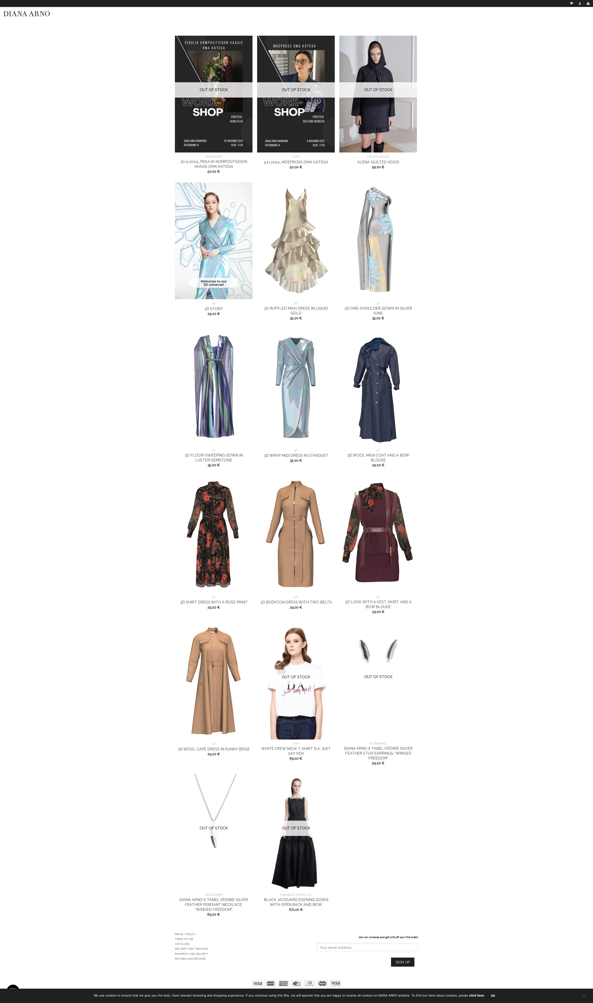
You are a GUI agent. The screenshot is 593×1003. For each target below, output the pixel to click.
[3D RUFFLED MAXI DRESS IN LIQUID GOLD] (296, 240)
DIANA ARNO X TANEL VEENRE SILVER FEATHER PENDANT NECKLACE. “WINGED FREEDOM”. (213, 905)
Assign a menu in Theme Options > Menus (542, 24)
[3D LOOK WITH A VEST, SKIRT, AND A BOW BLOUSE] (378, 534)
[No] (584, 997)
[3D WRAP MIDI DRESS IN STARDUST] (296, 387)
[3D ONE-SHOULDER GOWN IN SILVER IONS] (378, 240)
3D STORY (213, 309)
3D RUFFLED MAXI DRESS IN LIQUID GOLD (296, 310)
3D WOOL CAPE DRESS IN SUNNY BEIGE (214, 749)
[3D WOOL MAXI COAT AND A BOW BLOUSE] (378, 387)
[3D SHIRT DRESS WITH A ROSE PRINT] (213, 534)
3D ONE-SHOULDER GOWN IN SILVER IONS (378, 310)
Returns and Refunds (190, 958)
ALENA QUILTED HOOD (378, 162)
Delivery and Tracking (191, 948)
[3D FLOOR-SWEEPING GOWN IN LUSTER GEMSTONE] (213, 387)
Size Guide (182, 944)
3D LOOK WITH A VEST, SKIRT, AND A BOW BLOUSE (378, 604)
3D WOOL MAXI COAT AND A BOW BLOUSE (378, 457)
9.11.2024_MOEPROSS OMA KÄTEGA (296, 162)
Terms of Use (184, 939)
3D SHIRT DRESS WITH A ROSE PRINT (214, 602)
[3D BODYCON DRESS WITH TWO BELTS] (296, 534)
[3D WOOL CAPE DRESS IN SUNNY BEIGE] (213, 681)
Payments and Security (191, 953)
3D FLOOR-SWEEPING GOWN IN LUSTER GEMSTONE (214, 457)
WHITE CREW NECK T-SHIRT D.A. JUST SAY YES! (296, 751)
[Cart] (588, 3)
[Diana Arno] (26, 14)
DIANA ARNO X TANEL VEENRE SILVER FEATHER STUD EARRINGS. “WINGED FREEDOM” (378, 753)
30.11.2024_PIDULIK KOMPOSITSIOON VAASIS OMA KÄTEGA (213, 164)
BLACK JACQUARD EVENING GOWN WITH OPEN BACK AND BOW (296, 902)
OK (493, 995)
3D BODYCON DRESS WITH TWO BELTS (296, 602)
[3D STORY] (213, 240)
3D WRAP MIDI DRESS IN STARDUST (296, 455)
